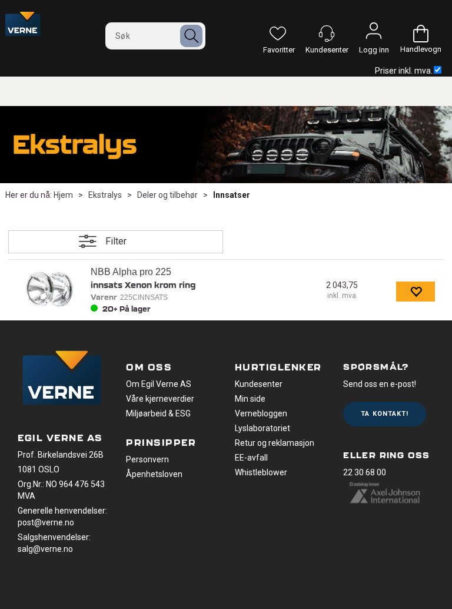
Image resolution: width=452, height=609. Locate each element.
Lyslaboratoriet (262, 428)
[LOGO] (62, 379)
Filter (116, 241)
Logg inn (374, 33)
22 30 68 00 (364, 472)
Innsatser (231, 195)
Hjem (63, 195)
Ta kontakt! (384, 414)
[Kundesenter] (326, 33)
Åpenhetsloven (154, 474)
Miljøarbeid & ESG (158, 413)
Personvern (147, 459)
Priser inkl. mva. (404, 70)
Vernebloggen (261, 413)
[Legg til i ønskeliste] (415, 292)
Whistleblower (261, 472)
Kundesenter (258, 384)
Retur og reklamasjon (274, 443)
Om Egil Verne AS (158, 384)
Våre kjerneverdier (160, 398)
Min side (250, 398)
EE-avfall (251, 457)
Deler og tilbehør (167, 195)
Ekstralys (105, 195)
